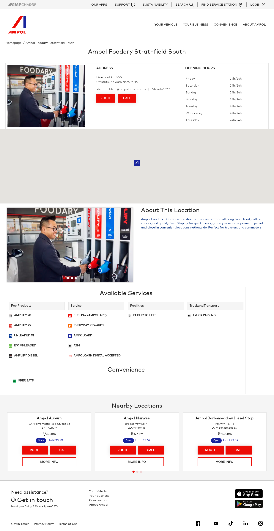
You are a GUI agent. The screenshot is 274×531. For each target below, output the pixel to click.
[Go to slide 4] (76, 278)
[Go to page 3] (141, 472)
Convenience (225, 24)
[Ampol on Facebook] (198, 523)
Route (105, 98)
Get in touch (35, 500)
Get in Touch (20, 523)
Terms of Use (67, 523)
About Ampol (254, 24)
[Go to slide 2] (68, 278)
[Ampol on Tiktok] (231, 523)
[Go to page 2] (137, 472)
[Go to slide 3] (72, 278)
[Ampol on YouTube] (216, 523)
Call (127, 98)
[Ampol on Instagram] (260, 523)
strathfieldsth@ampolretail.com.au (121, 89)
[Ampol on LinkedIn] (245, 523)
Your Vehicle (166, 24)
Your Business (195, 24)
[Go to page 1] (133, 472)
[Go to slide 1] (64, 278)
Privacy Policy (44, 523)
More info (49, 461)
